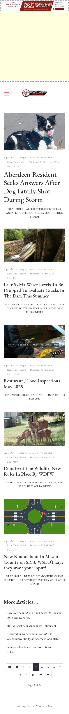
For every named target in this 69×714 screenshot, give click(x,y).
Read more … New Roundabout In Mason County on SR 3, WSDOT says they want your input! (34, 579)
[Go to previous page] (17, 667)
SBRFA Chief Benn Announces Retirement (31, 626)
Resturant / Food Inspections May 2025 (32, 383)
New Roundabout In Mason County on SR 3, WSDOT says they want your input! (33, 562)
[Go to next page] (40, 674)
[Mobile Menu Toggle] (6, 94)
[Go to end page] (48, 674)
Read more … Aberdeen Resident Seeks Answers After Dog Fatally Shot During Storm (34, 212)
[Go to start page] (9, 667)
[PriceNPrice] (34, 5)
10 (33, 675)
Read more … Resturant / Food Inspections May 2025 (34, 396)
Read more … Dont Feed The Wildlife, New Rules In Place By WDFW (34, 484)
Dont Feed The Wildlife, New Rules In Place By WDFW (32, 471)
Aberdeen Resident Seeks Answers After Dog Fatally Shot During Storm (32, 187)
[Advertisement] (34, 45)
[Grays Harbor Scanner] (34, 94)
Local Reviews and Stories (41, 157)
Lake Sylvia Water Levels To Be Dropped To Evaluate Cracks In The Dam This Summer (34, 290)
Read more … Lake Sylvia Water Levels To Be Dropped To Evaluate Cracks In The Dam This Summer (34, 308)
